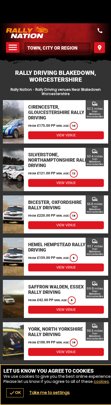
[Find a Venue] (57, 48)
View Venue (66, 135)
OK (15, 393)
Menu (13, 47)
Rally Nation (21, 89)
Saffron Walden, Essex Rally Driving (56, 289)
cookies (101, 381)
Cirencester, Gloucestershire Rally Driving (56, 112)
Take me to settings (49, 392)
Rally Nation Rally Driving (55, 32)
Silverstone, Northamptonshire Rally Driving (59, 160)
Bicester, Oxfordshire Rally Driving (55, 205)
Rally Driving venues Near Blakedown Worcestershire (68, 91)
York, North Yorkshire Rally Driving (55, 331)
